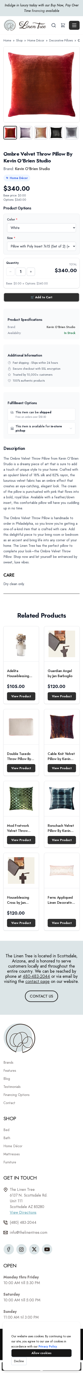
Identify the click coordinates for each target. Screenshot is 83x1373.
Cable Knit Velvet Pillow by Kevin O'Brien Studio (61, 756)
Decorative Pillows (61, 40)
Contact (9, 1102)
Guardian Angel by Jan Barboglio (60, 673)
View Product (21, 696)
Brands (8, 1062)
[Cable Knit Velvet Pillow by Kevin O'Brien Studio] (61, 726)
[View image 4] (56, 132)
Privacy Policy (48, 1346)
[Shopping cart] (63, 25)
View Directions (23, 1212)
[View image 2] (25, 132)
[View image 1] (10, 132)
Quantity (12, 263)
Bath (6, 1138)
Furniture (9, 1162)
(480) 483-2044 (23, 1222)
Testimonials (12, 1086)
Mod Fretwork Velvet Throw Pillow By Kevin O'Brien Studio (18, 828)
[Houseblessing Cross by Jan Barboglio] (21, 870)
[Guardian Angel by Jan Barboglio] (61, 643)
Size (11, 238)
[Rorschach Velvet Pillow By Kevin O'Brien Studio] (61, 798)
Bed (6, 1129)
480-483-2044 (36, 976)
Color (12, 219)
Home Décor (35, 40)
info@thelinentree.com (28, 1232)
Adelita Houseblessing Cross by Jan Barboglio (18, 673)
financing (38, 10)
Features (9, 1070)
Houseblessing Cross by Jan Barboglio (18, 900)
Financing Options (16, 1094)
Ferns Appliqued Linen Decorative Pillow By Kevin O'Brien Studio (61, 900)
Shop (19, 40)
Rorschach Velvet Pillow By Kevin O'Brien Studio (61, 828)
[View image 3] (41, 132)
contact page (37, 981)
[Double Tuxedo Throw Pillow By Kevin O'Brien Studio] (21, 726)
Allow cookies (41, 1353)
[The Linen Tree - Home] (26, 25)
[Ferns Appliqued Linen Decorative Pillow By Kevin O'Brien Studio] (61, 870)
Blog (6, 1078)
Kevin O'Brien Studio (32, 169)
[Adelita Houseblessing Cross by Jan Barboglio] (21, 643)
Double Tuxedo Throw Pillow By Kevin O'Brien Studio (19, 756)
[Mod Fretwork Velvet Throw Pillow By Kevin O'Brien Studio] (21, 798)
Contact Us (41, 996)
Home (7, 40)
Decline (19, 1361)
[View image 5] (71, 132)
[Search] (53, 25)
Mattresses (11, 1154)
